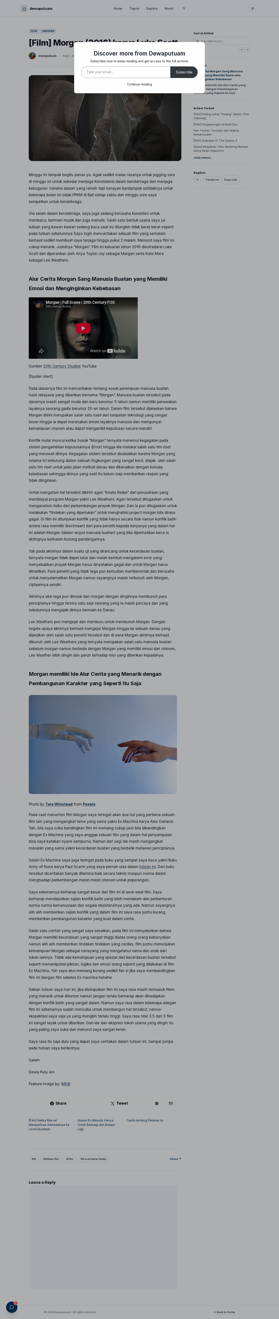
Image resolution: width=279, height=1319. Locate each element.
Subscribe (184, 72)
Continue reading (139, 84)
